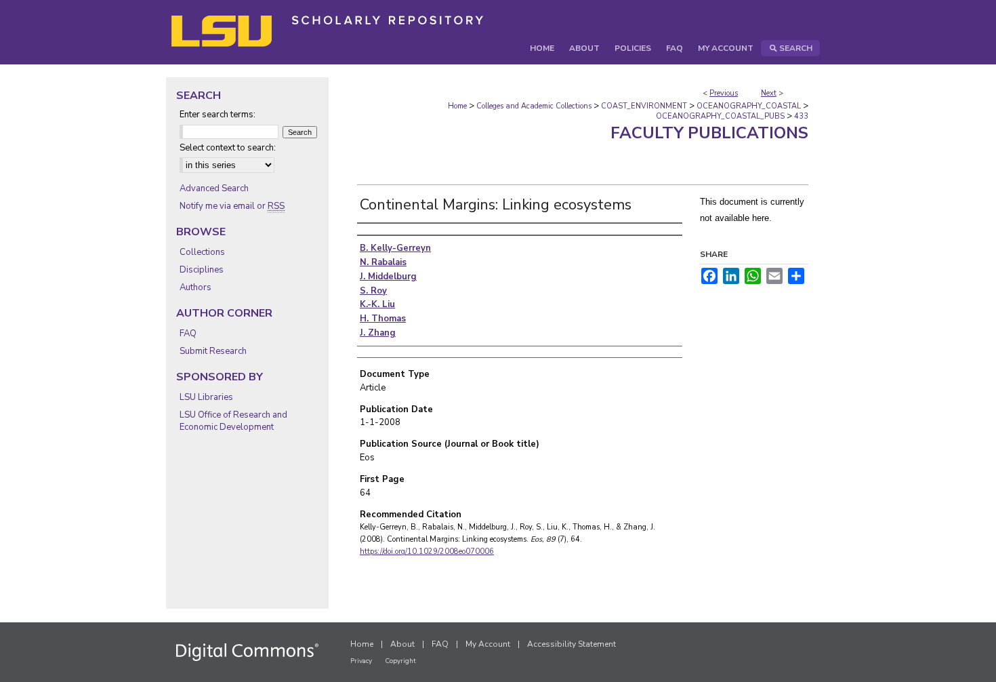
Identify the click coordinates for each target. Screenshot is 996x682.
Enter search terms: (217, 114)
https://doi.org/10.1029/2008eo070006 (427, 551)
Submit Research (213, 351)
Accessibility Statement (571, 644)
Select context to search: (228, 148)
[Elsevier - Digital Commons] (247, 652)
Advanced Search (214, 188)
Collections (202, 252)
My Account (487, 644)
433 (801, 116)
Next (768, 93)
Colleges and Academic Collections (534, 106)
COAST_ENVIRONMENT (644, 106)
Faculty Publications (709, 133)
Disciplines (202, 270)
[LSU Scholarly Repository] (498, 32)
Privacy (361, 661)
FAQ (188, 333)
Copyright (400, 661)
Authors (195, 287)
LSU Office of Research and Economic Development (233, 421)
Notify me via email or (232, 206)
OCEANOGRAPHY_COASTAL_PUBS (720, 116)
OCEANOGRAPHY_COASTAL (749, 106)
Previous (723, 93)
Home (457, 106)
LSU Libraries (206, 397)
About (402, 644)
